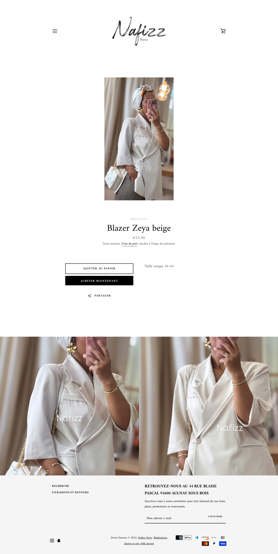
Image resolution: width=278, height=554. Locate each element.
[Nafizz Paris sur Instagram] (52, 540)
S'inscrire (215, 517)
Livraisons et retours (70, 492)
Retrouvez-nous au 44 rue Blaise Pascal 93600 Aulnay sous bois (181, 490)
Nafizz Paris (145, 537)
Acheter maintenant (99, 281)
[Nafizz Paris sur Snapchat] (59, 540)
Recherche (60, 486)
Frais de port (129, 244)
